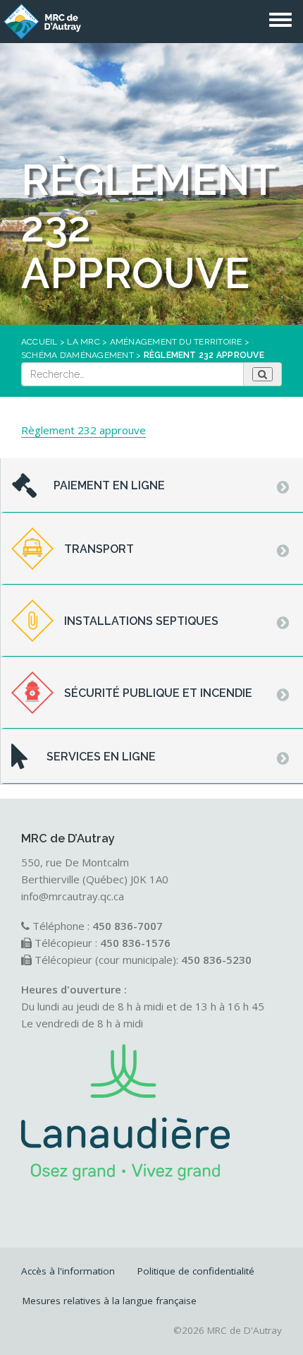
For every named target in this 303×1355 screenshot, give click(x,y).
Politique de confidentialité (195, 1271)
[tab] (152, 485)
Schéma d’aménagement (77, 355)
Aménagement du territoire (176, 342)
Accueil (39, 342)
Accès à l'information (68, 1271)
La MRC (83, 342)
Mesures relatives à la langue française (110, 1300)
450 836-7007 (127, 926)
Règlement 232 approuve (83, 430)
